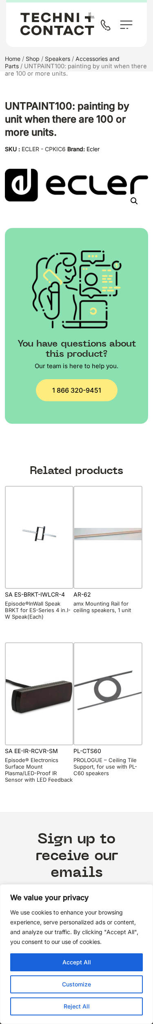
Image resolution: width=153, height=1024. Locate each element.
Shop (33, 58)
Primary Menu (126, 24)
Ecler (93, 148)
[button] (134, 201)
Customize (76, 984)
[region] (76, 954)
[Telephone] (107, 26)
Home (12, 58)
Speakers (57, 58)
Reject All (77, 1006)
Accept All (76, 962)
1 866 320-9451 (76, 390)
